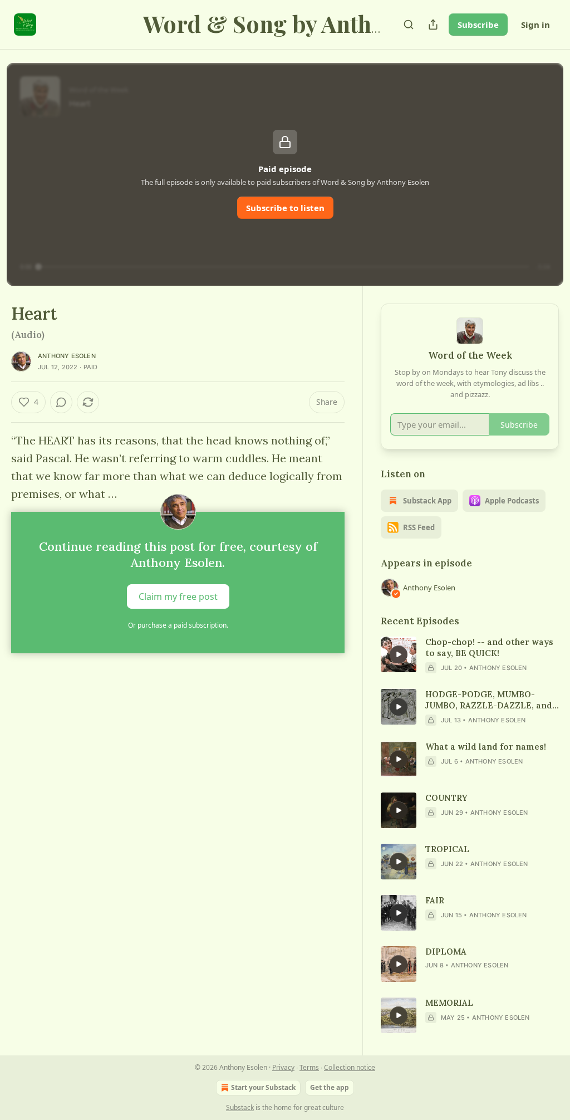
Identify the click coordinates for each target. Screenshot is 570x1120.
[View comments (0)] (61, 402)
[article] (469, 655)
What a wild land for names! (485, 746)
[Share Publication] (433, 24)
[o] (398, 654)
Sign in (535, 24)
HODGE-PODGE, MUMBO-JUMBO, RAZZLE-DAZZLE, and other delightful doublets (488, 700)
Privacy (283, 1067)
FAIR (434, 900)
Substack (240, 1107)
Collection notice (349, 1067)
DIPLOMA (445, 951)
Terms (309, 1067)
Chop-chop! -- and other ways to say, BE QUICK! (489, 647)
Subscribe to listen (285, 207)
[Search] (408, 24)
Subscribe (478, 24)
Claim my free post (178, 596)
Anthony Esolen (67, 356)
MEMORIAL (449, 1002)
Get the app (329, 1087)
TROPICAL (447, 849)
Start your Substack (263, 1087)
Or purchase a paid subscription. (178, 625)
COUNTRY (446, 798)
